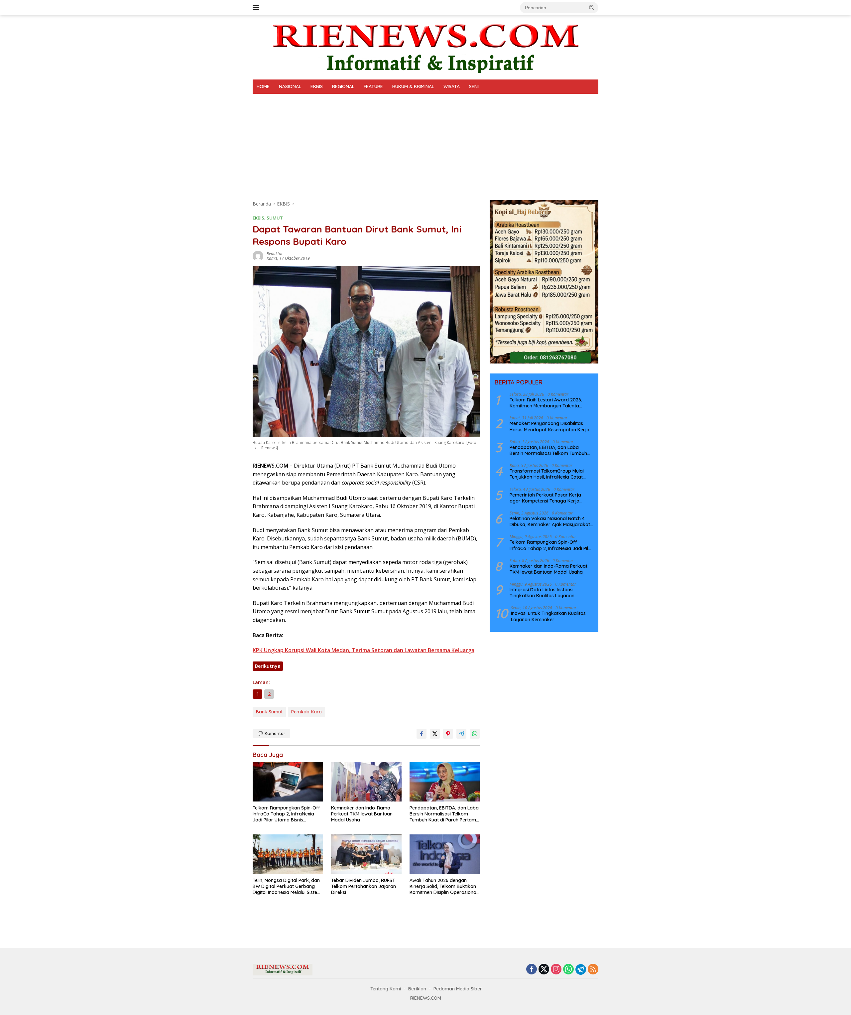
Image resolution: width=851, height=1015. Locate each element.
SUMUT (275, 218)
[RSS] (593, 969)
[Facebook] (531, 969)
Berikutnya (268, 666)
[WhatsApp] (568, 969)
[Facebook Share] (421, 734)
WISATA (451, 86)
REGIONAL (343, 86)
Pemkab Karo (306, 712)
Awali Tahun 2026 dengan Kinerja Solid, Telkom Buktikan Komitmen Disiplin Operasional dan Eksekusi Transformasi (443, 886)
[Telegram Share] (461, 734)
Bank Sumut (269, 712)
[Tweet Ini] (435, 734)
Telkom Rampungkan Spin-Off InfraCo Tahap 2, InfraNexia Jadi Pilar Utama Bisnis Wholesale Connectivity (286, 814)
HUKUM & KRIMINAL (413, 86)
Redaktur (275, 253)
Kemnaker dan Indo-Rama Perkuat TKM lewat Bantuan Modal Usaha (362, 814)
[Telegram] (580, 969)
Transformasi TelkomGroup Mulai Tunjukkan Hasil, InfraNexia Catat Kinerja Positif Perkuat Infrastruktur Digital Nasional (549, 474)
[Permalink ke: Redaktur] (258, 255)
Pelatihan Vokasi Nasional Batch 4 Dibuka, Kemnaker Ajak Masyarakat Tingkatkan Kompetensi (550, 521)
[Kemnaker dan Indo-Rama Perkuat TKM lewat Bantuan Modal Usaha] (366, 781)
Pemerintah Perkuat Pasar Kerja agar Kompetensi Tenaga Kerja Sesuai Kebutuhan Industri (545, 498)
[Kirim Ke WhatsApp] (475, 734)
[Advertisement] (425, 143)
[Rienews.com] (425, 47)
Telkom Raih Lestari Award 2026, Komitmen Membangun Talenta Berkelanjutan (546, 403)
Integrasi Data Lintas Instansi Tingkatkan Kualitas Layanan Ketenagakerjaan (542, 593)
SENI (474, 86)
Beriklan (417, 989)
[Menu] (257, 7)
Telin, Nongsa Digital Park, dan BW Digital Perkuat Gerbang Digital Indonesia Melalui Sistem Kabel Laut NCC (287, 886)
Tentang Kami (385, 989)
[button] (591, 7)
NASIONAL (290, 86)
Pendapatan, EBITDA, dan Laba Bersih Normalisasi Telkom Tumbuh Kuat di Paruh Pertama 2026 (444, 814)
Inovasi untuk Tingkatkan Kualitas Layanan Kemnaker (548, 616)
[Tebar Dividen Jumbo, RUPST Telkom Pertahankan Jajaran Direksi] (366, 854)
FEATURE (373, 86)
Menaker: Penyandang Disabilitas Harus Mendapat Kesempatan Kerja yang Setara (549, 426)
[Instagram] (556, 969)
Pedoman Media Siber (457, 989)
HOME (263, 86)
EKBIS (316, 86)
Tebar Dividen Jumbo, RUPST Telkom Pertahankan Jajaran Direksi (363, 886)
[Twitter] (544, 969)
